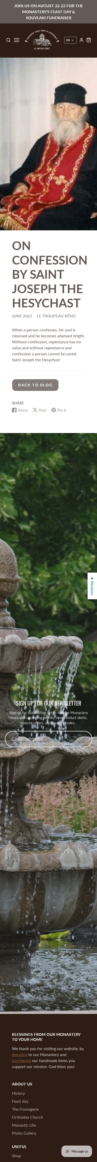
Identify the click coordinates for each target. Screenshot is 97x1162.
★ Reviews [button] (92, 585)
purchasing (21, 1060)
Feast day (20, 1101)
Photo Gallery (24, 1133)
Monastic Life (24, 1125)
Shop (16, 1155)
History (18, 1093)
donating (19, 1054)
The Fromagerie (25, 1109)
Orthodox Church (27, 1117)
